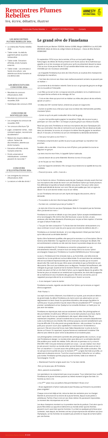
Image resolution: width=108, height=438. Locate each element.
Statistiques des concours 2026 (19, 104)
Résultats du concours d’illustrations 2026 (16, 93)
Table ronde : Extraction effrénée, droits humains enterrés (17, 63)
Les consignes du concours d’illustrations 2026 (18, 176)
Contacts (82, 29)
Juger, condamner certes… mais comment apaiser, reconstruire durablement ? (19, 132)
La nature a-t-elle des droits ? (19, 181)
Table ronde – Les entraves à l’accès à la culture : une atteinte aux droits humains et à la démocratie (19, 72)
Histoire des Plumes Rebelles (33, 29)
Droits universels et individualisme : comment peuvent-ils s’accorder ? (17, 156)
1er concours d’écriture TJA (18, 126)
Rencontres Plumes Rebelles (33, 12)
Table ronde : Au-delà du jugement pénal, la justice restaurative (17, 54)
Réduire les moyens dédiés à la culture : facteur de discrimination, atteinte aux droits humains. (19, 141)
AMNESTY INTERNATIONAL (63, 29)
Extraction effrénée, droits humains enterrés (17, 149)
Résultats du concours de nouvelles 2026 (17, 99)
